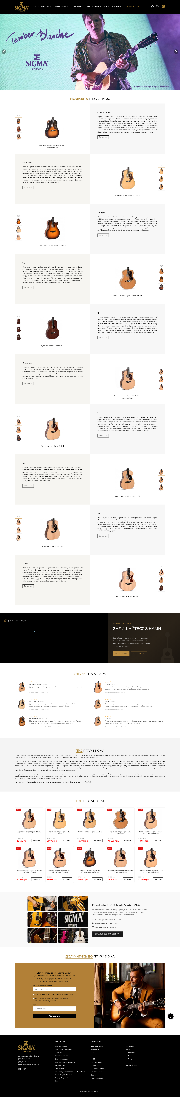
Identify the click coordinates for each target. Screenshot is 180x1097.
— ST (128, 1056)
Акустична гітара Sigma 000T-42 (90, 832)
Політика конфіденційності (65, 1062)
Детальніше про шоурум (107, 934)
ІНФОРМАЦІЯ (60, 1042)
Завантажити (59, 1069)
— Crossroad (131, 1053)
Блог (106, 7)
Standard (27, 162)
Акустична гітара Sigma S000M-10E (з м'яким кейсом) (151, 833)
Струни (93, 1075)
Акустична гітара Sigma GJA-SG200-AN (127, 296)
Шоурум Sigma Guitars (63, 1078)
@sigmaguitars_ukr (18, 621)
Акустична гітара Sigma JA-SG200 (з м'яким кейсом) (52, 146)
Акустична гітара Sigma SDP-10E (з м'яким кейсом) (120, 871)
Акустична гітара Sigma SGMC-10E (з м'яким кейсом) (59, 871)
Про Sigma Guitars (61, 1046)
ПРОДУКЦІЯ (96, 1042)
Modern (101, 212)
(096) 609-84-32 (101, 923)
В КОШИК (36, 840)
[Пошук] (163, 6)
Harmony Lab (133, 7)
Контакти (58, 1053)
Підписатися (54, 1016)
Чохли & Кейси (94, 7)
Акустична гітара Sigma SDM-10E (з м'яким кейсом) (29, 871)
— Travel (129, 1059)
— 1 (92, 1056)
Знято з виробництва (99, 1078)
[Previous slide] (4, 51)
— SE (93, 1059)
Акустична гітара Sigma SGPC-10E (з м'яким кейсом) (127, 397)
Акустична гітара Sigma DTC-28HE (127, 195)
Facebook (140, 653)
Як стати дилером (61, 1059)
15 (98, 313)
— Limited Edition (97, 1069)
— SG (128, 1049)
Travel (25, 563)
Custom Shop (78, 7)
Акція (18, 809)
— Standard (130, 1046)
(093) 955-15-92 (113, 923)
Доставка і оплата (61, 1056)
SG (23, 263)
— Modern (95, 1049)
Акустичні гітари (43, 7)
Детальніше (103, 137)
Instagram (122, 653)
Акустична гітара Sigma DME (52, 546)
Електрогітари (61, 7)
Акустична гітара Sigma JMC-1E (52, 446)
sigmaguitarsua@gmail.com (105, 927)
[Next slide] (176, 51)
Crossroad (27, 363)
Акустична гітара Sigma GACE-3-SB (52, 245)
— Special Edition (132, 1065)
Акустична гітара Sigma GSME (127, 596)
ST (23, 463)
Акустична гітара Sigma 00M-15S (52, 346)
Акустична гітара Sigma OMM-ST (127, 496)
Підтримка (117, 7)
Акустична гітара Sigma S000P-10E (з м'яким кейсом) (151, 871)
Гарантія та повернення (63, 1049)
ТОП (18, 116)
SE (99, 513)
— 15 (92, 1053)
